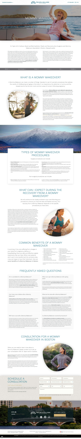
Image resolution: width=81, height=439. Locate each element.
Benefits (48, 69)
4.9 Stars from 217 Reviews (19, 414)
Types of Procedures (21, 69)
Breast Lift (59, 115)
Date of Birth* (41, 384)
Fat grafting (44, 171)
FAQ (60, 69)
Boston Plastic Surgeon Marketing (68, 431)
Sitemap (36, 432)
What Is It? (6, 69)
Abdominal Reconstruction (15, 169)
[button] (2, 437)
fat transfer (28, 164)
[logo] (40, 2)
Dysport (15, 179)
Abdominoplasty (45, 115)
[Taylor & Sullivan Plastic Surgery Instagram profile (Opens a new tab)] (15, 411)
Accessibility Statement (42, 432)
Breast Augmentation (68, 115)
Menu (77, 2)
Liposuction (55, 115)
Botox (12, 179)
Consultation (73, 69)
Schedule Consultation (7, 2)
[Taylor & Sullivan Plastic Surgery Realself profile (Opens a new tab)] (13, 411)
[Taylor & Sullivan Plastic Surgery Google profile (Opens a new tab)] (11, 411)
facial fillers (57, 179)
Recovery (36, 69)
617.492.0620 (71, 2)
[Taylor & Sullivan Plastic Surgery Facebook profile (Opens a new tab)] (14, 411)
